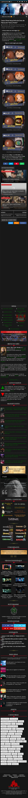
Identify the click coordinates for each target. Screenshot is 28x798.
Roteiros (20, 756)
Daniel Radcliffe (20, 729)
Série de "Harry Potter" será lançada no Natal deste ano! (15, 432)
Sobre (10, 776)
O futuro (21, 325)
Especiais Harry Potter (5, 26)
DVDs (14, 729)
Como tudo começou (8, 308)
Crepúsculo (3, 726)
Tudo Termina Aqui (22, 761)
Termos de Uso (14, 777)
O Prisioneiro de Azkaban (17, 746)
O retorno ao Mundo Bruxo (21, 312)
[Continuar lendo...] (14, 379)
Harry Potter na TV (5, 741)
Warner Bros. (15, 764)
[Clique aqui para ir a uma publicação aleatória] (14, 470)
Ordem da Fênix (12, 749)
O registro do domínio (8, 320)
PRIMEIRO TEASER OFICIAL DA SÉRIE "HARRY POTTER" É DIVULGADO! (15, 438)
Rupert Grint (3, 759)
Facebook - (23, 222)
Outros (17, 26)
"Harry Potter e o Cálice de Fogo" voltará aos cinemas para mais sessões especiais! (15, 461)
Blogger (16, 222)
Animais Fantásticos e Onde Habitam (8, 721)
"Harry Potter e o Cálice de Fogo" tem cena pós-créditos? (15, 450)
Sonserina (18, 40)
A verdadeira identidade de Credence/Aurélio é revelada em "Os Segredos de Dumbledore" (16, 704)
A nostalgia (21, 320)
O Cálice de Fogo (15, 744)
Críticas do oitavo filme (12, 726)
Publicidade (9, 756)
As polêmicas (21, 317)
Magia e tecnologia (21, 315)
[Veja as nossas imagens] (24, 1)
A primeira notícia (8, 312)
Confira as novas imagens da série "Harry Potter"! (14, 426)
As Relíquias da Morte (6, 184)
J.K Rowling (13, 741)
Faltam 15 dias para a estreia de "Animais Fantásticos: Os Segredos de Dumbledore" (16, 697)
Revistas (14, 756)
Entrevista (3, 736)
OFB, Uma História (14, 329)
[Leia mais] (12, 390)
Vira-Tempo (3, 764)
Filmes (19, 739)
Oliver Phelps (4, 749)
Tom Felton (3, 761)
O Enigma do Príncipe (5, 746)
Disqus (10, 222)
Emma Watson (18, 734)
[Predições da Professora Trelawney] (20, 511)
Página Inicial (7, 775)
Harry (15, 39)
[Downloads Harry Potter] (7, 515)
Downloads (19, 731)
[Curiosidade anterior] (11, 556)
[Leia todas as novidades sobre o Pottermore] (14, 519)
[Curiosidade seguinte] (15, 556)
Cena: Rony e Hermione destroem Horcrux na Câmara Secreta (20, 585)
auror (24, 347)
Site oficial (10, 759)
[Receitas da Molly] (7, 504)
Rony (18, 39)
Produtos (3, 27)
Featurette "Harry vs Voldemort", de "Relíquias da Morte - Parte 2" (7, 596)
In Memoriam (21, 322)
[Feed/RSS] (26, 1)
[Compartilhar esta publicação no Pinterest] (16, 164)
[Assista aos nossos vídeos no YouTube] (22, 1)
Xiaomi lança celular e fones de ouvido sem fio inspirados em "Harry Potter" (16, 683)
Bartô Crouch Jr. (10, 357)
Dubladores (3, 734)
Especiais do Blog (5, 739)
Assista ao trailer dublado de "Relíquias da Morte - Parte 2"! (13, 636)
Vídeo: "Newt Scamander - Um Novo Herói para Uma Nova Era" (20, 596)
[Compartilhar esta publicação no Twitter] (11, 164)
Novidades (13, 26)
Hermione (23, 39)
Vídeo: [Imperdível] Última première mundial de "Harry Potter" (14, 639)
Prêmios (3, 756)
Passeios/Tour (4, 751)
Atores (13, 724)
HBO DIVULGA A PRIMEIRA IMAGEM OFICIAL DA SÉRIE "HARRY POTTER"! (15, 444)
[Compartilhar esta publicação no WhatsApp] (22, 164)
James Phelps (19, 741)
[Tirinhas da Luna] (7, 511)
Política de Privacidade (19, 776)
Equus (8, 736)
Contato (14, 775)
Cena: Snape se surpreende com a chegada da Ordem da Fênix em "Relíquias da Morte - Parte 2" (20, 573)
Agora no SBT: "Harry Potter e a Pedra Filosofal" (11, 205)
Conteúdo (21, 775)
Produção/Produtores (5, 754)
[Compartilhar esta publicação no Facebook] (5, 164)
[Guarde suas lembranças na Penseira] (20, 504)
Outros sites (21, 26)
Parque (18, 749)
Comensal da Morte (21, 357)
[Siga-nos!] (20, 1)
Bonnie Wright (19, 724)
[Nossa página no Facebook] (17, 1)
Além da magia (20, 308)
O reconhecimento (7, 322)
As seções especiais (7, 317)
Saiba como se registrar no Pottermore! (15, 669)
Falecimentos (13, 739)
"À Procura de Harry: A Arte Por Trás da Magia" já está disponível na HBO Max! (16, 415)
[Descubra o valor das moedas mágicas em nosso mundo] (20, 515)
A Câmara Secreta (5, 718)
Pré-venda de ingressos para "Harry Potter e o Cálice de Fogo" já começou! (15, 455)
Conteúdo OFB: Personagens (8, 171)
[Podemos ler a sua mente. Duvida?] (20, 507)
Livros (2, 744)
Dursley (16, 375)
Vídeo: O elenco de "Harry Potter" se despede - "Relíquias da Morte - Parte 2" (13, 191)
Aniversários (20, 721)
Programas (14, 754)
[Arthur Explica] (7, 507)
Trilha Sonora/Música (12, 761)
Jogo (25, 741)
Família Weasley (4, 377)
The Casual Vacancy (18, 759)
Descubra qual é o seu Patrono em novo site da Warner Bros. (15, 662)
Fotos (23, 739)
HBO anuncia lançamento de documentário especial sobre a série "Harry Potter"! (15, 421)
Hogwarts (24, 356)
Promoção (20, 754)
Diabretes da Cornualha (19, 338)
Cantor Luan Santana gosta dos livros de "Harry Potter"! (12, 644)
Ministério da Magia (19, 349)
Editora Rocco (11, 734)
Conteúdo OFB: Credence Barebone (10, 179)
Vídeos (9, 764)
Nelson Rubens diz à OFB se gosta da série (11, 641)
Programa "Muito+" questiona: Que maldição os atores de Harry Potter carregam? (7, 573)
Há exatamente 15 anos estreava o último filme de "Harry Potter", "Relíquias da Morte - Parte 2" (16, 409)
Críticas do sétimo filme (6, 729)
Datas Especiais (4, 731)
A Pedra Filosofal (5, 198)
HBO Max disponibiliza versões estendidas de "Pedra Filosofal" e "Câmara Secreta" (16, 676)
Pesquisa (5, 776)
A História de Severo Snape (7, 585)
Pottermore (11, 751)
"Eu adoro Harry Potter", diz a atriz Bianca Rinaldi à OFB (13, 647)
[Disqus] (13, 244)
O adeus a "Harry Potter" (8, 325)
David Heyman (12, 731)
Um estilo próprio (8, 315)
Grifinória (11, 40)
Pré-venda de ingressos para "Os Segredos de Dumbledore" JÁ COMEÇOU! (16, 690)
